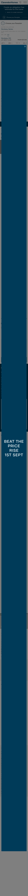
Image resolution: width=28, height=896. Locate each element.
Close (14, 447)
